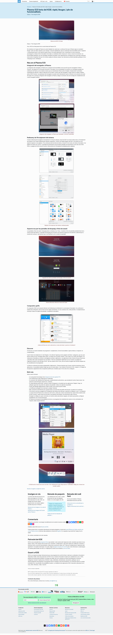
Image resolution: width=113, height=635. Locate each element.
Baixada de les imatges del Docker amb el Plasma (36, 511)
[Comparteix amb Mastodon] (69, 522)
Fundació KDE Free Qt (85, 612)
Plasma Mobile (21, 614)
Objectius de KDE (37, 612)
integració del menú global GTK (52, 377)
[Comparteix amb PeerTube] (29, 524)
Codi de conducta (68, 614)
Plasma (19, 609)
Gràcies (51, 617)
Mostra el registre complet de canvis (36, 488)
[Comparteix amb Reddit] (78, 522)
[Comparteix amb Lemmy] (80, 522)
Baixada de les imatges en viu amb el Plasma (37, 508)
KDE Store (83, 609)
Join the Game (66, 548)
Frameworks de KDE (22, 612)
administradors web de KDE (32, 630)
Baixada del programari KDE (70, 612)
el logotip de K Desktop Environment (57, 630)
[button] (88, 1)
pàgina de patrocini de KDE (60, 546)
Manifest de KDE (84, 616)
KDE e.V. (82, 611)
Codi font (36, 614)
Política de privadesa (69, 616)
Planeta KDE (52, 612)
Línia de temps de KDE (85, 614)
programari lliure (44, 542)
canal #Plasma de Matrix (72, 529)
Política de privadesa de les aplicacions (70, 618)
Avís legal (92, 630)
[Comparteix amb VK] (31, 524)
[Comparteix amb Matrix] (67, 522)
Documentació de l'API (38, 609)
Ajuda (66, 611)
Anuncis (29, 6)
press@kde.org (53, 580)
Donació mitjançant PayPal (45, 600)
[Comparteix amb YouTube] (82, 522)
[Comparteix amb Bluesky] (72, 522)
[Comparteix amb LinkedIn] (76, 522)
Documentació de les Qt (39, 611)
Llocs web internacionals (85, 617)
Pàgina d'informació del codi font (75, 506)
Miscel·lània (52, 616)
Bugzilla (59, 531)
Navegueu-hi (76, 602)
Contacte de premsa (54, 614)
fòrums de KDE (44, 526)
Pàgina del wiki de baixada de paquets (54, 514)
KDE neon (20, 616)
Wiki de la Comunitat (69, 609)
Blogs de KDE (52, 611)
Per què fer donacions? (44, 597)
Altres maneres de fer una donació (37, 602)
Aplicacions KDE (21, 611)
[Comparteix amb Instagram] (33, 524)
